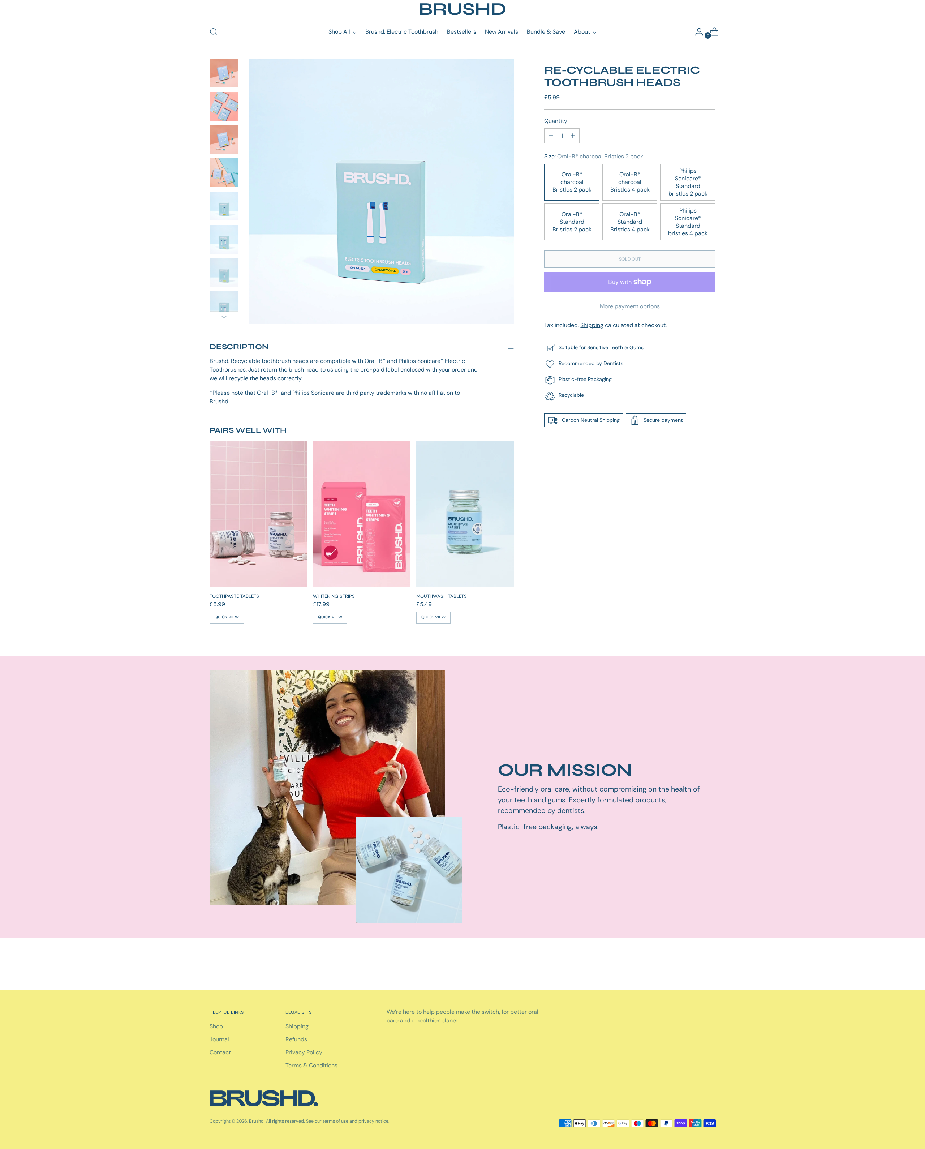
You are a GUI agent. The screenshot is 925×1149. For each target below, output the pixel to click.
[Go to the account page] (696, 32)
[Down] (224, 317)
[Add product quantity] (551, 136)
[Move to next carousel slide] (709, 965)
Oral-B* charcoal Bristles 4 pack (630, 182)
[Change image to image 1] (224, 73)
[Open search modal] (213, 32)
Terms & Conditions (311, 1065)
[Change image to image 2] (224, 106)
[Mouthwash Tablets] (465, 514)
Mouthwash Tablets (441, 596)
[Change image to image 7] (224, 272)
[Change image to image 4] (224, 172)
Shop (216, 1026)
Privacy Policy (303, 1052)
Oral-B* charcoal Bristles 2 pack (571, 182)
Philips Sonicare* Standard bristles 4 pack (687, 222)
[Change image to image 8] (224, 305)
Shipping (591, 325)
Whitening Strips (334, 596)
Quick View (227, 617)
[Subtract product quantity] (572, 136)
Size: (593, 156)
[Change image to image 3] (224, 139)
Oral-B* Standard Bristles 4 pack (630, 221)
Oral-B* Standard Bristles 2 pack (571, 221)
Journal (219, 1039)
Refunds (296, 1039)
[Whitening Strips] (361, 514)
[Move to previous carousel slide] (693, 966)
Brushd (256, 1121)
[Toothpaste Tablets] (258, 514)
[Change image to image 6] (224, 239)
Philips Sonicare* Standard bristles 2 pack (687, 182)
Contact (220, 1052)
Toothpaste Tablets (234, 596)
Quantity (555, 121)
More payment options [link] (630, 306)
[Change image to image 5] (224, 206)
